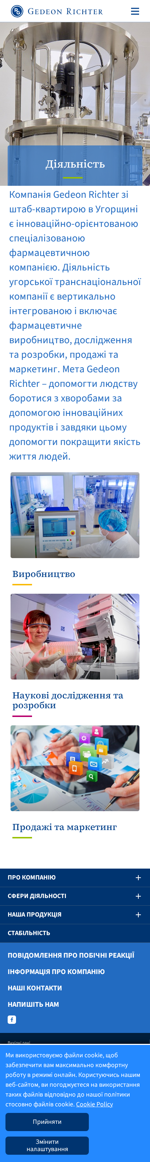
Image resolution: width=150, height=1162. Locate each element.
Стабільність (29, 933)
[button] (133, 878)
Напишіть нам (33, 1004)
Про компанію (32, 877)
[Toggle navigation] (133, 11)
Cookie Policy (94, 1104)
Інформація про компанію (56, 971)
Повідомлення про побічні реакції (71, 955)
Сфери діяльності (37, 896)
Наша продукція (35, 914)
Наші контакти (35, 988)
